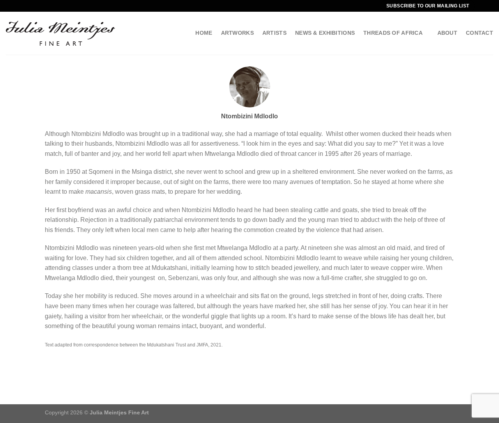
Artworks (237, 33)
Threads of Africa (393, 33)
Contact (479, 33)
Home (203, 33)
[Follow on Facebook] (482, 6)
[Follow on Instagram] (489, 6)
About (447, 33)
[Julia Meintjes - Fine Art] (60, 33)
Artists (274, 33)
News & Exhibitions (325, 33)
